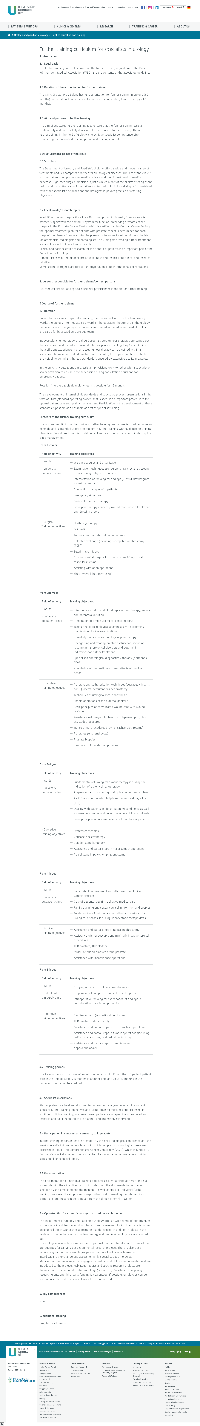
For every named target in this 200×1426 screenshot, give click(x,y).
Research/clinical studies (80, 1373)
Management (170, 1370)
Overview (137, 1367)
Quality (42, 1398)
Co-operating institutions (174, 1402)
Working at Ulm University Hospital (143, 1374)
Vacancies (120, 7)
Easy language (63, 7)
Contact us (118, 1351)
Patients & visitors (24, 26)
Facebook (143, 8)
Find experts (44, 1370)
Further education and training (68, 35)
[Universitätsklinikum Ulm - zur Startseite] (9, 35)
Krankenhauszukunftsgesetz (176, 1412)
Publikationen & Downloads (175, 1396)
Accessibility (169, 1415)
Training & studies (140, 1379)
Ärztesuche (75, 1377)
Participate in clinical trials (49, 1402)
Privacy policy (84, 1351)
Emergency (167, 7)
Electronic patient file (47, 1418)
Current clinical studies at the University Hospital (113, 1371)
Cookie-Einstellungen (102, 1351)
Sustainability (170, 1406)
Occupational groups (141, 1370)
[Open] (2, 1424)
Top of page (174, 1352)
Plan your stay (45, 1373)
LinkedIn (157, 8)
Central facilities (171, 1380)
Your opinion (133, 7)
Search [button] (180, 7)
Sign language (78, 7)
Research (106, 26)
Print (186, 1352)
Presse (110, 7)
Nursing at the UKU (172, 1377)
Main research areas (110, 1367)
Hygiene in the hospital (48, 1395)
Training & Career (144, 26)
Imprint (72, 1351)
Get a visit (43, 1386)
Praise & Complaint (46, 1408)
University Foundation (173, 1393)
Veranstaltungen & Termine (50, 1405)
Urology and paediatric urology (31, 35)
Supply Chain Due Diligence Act (177, 1409)
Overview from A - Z (79, 1367)
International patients (47, 1411)
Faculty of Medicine (109, 1376)
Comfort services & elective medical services (50, 1378)
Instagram (150, 8)
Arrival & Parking (46, 1382)
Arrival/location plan (96, 7)
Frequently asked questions (50, 1414)
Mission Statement (172, 1373)
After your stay (45, 1392)
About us (183, 26)
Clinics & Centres (68, 26)
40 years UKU (170, 1386)
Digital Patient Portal (47, 1367)
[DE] (189, 7)
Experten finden (77, 1370)
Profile (167, 1367)
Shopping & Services (47, 1389)
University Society (172, 1389)
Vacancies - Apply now (142, 1382)
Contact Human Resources (143, 1386)
